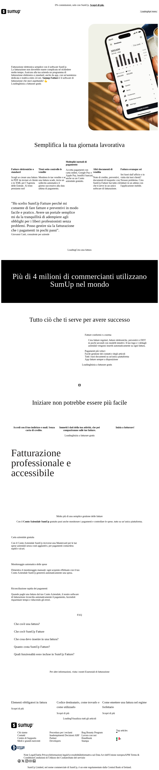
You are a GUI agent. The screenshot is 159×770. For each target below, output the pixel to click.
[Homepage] (22, 727)
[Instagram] (27, 761)
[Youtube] (30, 761)
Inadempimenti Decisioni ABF (65, 735)
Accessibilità (74, 755)
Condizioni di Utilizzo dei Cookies (51, 757)
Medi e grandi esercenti (28, 741)
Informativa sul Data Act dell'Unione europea (102, 755)
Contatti (21, 735)
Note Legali (29, 755)
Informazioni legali (58, 755)
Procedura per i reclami (61, 732)
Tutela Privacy (42, 755)
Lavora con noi (89, 735)
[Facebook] (19, 761)
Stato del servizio (76, 757)
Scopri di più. (97, 5)
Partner (53, 738)
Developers (55, 741)
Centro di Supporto (26, 738)
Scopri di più (17, 708)
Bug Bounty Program (92, 732)
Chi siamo (22, 732)
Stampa (85, 741)
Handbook (87, 738)
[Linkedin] (34, 761)
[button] (133, 732)
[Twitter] (23, 761)
